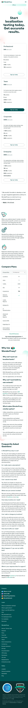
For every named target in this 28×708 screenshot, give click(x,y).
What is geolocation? (7, 607)
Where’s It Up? (7, 591)
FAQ (3, 612)
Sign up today (14, 74)
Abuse (3, 639)
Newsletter (4, 673)
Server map (9, 628)
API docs (4, 657)
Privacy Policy (13, 702)
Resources (4, 621)
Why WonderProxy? (6, 614)
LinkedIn (4, 669)
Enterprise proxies (6, 661)
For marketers (5, 619)
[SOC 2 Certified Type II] (14, 687)
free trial (9, 577)
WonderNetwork (8, 598)
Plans (3, 632)
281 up (14, 5)
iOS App (4, 648)
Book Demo (4, 637)
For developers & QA (7, 616)
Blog (3, 675)
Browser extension (6, 646)
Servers (3, 628)
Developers (4, 655)
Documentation (5, 650)
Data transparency (6, 641)
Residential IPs (5, 659)
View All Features (14, 333)
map (17, 497)
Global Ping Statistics (9, 595)
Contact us (13, 575)
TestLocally (7, 593)
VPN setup (4, 653)
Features (4, 630)
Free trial (4, 635)
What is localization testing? (9, 605)
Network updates (6, 671)
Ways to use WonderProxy (8, 610)
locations (9, 497)
